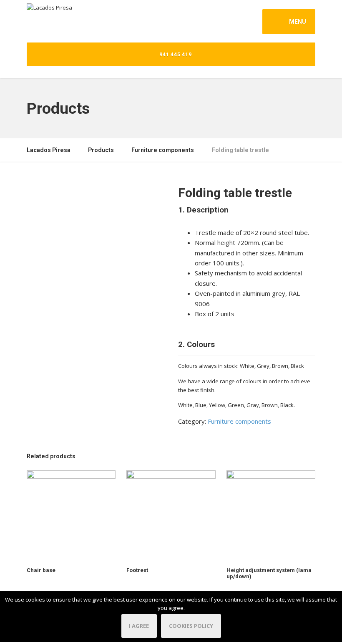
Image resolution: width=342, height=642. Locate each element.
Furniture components (239, 421)
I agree (139, 626)
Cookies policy (191, 626)
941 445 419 (175, 54)
